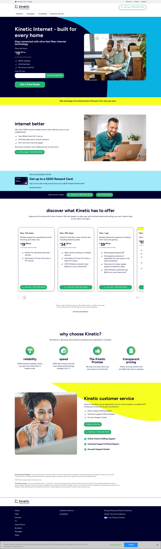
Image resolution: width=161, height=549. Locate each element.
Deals (17, 535)
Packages (18, 532)
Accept (131, 544)
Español (144, 1)
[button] (101, 439)
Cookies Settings (115, 544)
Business (129, 1)
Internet (18, 518)
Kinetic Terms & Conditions (114, 514)
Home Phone (20, 525)
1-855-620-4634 (109, 101)
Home (17, 511)
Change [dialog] (30, 1)
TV (16, 521)
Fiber (17, 514)
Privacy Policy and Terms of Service (118, 511)
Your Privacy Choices (116, 518)
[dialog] (87, 187)
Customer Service (66, 511)
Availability (63, 514)
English (136, 1)
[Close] (157, 544)
